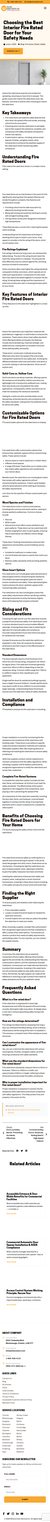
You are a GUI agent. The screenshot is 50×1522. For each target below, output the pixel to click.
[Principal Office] (3, 1338)
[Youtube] (21, 1513)
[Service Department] (3, 1363)
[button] (17, 1150)
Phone (8, 1356)
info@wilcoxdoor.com (35, 2)
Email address (11, 1348)
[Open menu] (45, 8)
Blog (22, 44)
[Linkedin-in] (17, 1513)
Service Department (13, 1363)
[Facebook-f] (3, 1513)
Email (7, 1487)
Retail (36, 44)
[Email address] (3, 1348)
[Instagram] (12, 1513)
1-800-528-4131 (16, 2)
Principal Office (11, 1338)
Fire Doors (29, 44)
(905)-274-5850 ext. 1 (15, 1366)
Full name (9, 1474)
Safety (43, 44)
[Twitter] (8, 1513)
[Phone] (3, 1356)
